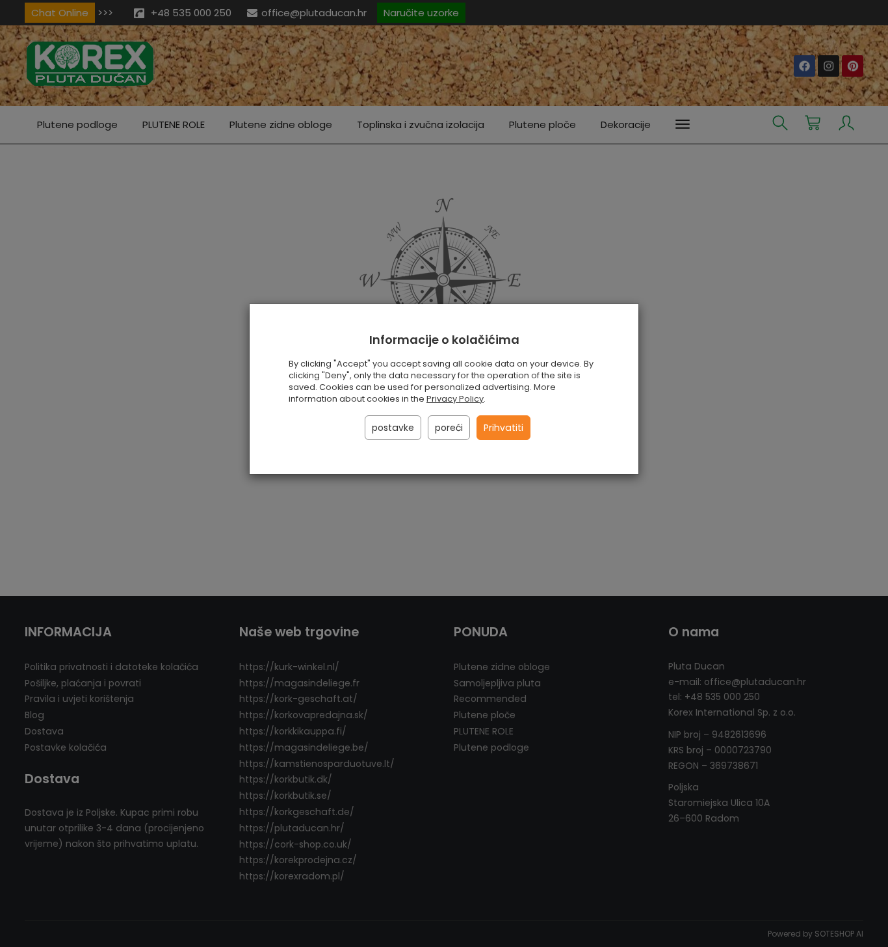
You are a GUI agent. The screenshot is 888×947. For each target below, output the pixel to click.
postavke (393, 427)
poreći (449, 427)
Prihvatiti (503, 427)
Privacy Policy (455, 398)
